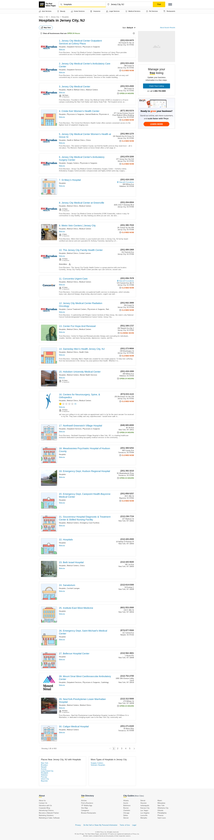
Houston (143, 803)
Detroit (142, 800)
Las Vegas (144, 810)
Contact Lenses (85, 253)
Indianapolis (144, 805)
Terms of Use (125, 825)
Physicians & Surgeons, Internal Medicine (82, 114)
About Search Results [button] (167, 27)
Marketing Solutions (46, 815)
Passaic (44, 777)
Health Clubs (84, 352)
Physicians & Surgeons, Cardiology (96, 682)
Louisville (143, 815)
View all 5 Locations (126, 281)
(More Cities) (139, 796)
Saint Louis (162, 818)
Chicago (126, 813)
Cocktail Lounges (73, 588)
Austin (125, 803)
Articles (84, 800)
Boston (126, 808)
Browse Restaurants (88, 813)
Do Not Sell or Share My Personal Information (100, 825)
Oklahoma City (163, 808)
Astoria (43, 769)
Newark (44, 767)
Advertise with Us (45, 805)
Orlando (160, 810)
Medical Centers (92, 90)
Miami (160, 800)
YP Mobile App (86, 805)
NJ (47, 17)
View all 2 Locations (126, 182)
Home (41, 17)
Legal (134, 825)
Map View (47, 27)
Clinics (88, 140)
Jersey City (55, 17)
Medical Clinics (72, 206)
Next (133, 748)
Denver (126, 818)
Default (130, 28)
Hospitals (62, 47)
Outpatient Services (74, 47)
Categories (85, 810)
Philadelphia (162, 813)
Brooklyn (44, 765)
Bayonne (44, 781)
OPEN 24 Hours (73, 33)
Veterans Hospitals (98, 765)
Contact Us (43, 803)
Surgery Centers (73, 163)
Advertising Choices (46, 810)
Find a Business (87, 803)
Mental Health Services (88, 375)
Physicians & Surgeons (91, 47)
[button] (170, 4)
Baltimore (126, 805)
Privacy (78, 825)
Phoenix (160, 815)
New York (44, 763)
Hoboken (44, 775)
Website (62, 49)
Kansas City (144, 808)
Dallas (125, 815)
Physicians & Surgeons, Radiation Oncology (103, 309)
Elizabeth (44, 773)
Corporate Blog (44, 808)
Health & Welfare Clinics (76, 90)
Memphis (143, 818)
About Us (42, 800)
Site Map (84, 808)
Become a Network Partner (49, 813)
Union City (45, 779)
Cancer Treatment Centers (76, 309)
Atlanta (126, 800)
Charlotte (126, 810)
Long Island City (47, 771)
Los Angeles (144, 813)
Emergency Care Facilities (89, 523)
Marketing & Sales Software (49, 818)
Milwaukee (161, 803)
